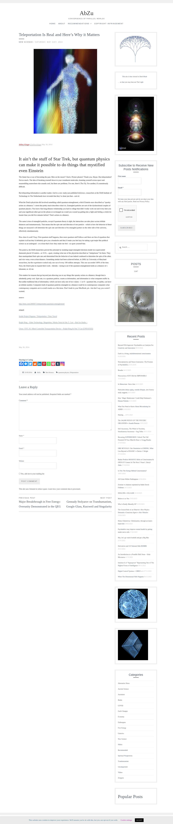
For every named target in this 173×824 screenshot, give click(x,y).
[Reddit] (35, 364)
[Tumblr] (58, 364)
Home (52, 24)
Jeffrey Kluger (24, 145)
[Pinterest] (44, 364)
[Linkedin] (39, 364)
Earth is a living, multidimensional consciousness (134, 353)
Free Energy (122, 728)
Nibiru (120, 744)
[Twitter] (30, 364)
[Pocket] (53, 364)
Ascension (121, 694)
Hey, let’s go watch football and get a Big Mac (133, 538)
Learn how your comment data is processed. (64, 489)
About (61, 24)
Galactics (121, 733)
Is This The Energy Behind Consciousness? (132, 471)
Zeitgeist (121, 778)
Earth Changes (123, 711)
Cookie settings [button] (126, 820)
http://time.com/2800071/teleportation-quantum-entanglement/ (42, 304)
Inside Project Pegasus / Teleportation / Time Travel (38, 316)
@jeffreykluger (35, 145)
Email (21, 448)
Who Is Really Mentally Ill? (127, 504)
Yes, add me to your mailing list (32, 474)
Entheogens (122, 722)
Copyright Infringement (109, 24)
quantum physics (63, 372)
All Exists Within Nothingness (128, 479)
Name (21, 436)
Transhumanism (123, 761)
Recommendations (78, 24)
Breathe (120, 370)
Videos (120, 772)
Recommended (123, 750)
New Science (26, 42)
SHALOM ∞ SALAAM (126, 493)
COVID (120, 706)
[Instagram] (62, 364)
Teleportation (74, 372)
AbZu (86, 13)
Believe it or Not (123, 499)
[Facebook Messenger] (26, 364)
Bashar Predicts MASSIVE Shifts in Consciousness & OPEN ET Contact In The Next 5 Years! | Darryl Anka (136, 462)
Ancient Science (123, 689)
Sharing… (121, 415)
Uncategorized (122, 767)
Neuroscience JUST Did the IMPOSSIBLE (132, 376)
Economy (121, 717)
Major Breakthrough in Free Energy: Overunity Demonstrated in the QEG (40, 502)
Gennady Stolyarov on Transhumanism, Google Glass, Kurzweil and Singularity (89, 502)
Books (120, 700)
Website (21, 461)
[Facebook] (21, 364)
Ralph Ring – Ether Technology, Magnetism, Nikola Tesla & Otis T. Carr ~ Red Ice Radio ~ (53, 322)
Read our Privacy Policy (141, 201)
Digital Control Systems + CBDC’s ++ (131, 571)
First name (122, 176)
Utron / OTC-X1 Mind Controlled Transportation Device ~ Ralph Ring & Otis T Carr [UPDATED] (56, 329)
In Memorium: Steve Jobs (126, 384)
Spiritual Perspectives (125, 756)
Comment (23, 400)
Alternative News (123, 683)
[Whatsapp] (49, 364)
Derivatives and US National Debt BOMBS (132, 546)
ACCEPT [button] (139, 820)
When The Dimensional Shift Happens (131, 577)
